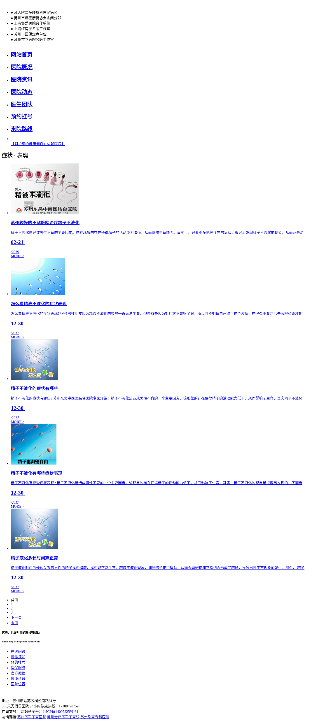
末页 (14, 623)
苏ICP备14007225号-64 (60, 712)
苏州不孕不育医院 (31, 717)
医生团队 (22, 104)
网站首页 (22, 55)
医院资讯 (22, 79)
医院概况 (22, 67)
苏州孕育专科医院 (94, 717)
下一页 (16, 617)
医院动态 (22, 92)
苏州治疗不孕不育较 (63, 717)
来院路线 (22, 129)
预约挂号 (22, 116)
